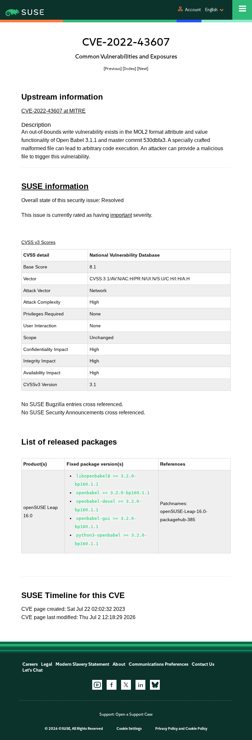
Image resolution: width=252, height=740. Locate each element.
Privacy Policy (166, 729)
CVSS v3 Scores (38, 242)
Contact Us (203, 664)
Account (193, 9)
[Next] (142, 68)
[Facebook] (111, 685)
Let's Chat (32, 670)
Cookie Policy (196, 729)
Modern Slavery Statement (82, 664)
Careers (30, 664)
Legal (46, 664)
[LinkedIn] (140, 685)
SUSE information (55, 186)
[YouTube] (97, 685)
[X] (126, 685)
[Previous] (113, 68)
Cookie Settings (129, 729)
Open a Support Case (134, 714)
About (119, 664)
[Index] (129, 68)
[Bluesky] (155, 685)
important (121, 215)
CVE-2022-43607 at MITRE (53, 111)
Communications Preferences (158, 664)
